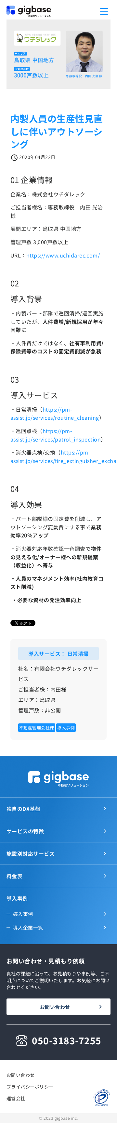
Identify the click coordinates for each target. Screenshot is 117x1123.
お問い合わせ (55, 1006)
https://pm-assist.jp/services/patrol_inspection (55, 435)
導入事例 (23, 913)
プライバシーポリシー (30, 1086)
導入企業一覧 (28, 927)
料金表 (14, 876)
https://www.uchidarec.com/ (63, 255)
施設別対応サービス (30, 853)
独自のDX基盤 (23, 809)
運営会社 (15, 1098)
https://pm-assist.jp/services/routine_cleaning (54, 413)
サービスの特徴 (25, 831)
